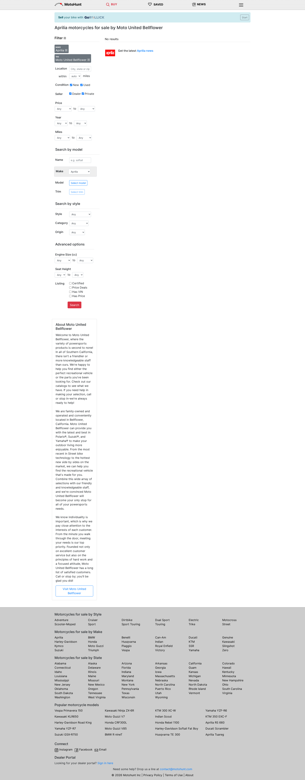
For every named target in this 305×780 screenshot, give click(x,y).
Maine (92, 676)
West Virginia (97, 697)
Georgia (160, 667)
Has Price (78, 296)
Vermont (194, 693)
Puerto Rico (163, 689)
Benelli (126, 637)
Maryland (128, 676)
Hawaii (226, 667)
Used (86, 85)
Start (244, 17)
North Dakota (198, 684)
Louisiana (61, 676)
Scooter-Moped (65, 624)
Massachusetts (165, 676)
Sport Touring (131, 624)
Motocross (229, 620)
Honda (92, 641)
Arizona (127, 663)
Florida (126, 667)
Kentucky (228, 672)
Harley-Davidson (66, 641)
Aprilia (59, 637)
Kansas (193, 672)
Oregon (93, 689)
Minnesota (229, 676)
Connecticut (63, 667)
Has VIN (77, 291)
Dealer (76, 93)
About (189, 775)
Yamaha (194, 650)
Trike (192, 624)
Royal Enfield (164, 646)
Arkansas (161, 663)
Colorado (228, 663)
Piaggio (127, 646)
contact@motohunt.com (176, 769)
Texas (125, 693)
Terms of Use (174, 775)
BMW (91, 637)
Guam (192, 667)
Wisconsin (128, 697)
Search (74, 305)
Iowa (158, 672)
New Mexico (96, 684)
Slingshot (228, 646)
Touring (160, 624)
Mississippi (62, 680)
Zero (225, 650)
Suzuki (59, 650)
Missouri (93, 680)
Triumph (93, 650)
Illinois (92, 672)
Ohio (225, 684)
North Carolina (165, 684)
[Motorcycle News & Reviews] (194, 4)
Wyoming (161, 697)
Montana (127, 680)
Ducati (193, 637)
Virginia (227, 693)
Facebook (85, 749)
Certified (78, 283)
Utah (158, 693)
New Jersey (62, 684)
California (195, 663)
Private (89, 93)
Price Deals (79, 287)
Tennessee (95, 693)
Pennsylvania (130, 689)
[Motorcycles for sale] (108, 4)
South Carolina (232, 689)
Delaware (94, 667)
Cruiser (93, 620)
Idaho (58, 672)
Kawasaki (228, 641)
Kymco (59, 646)
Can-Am (160, 637)
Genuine (227, 637)
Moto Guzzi (96, 646)
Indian (159, 641)
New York (128, 684)
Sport (92, 624)
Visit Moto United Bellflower (74, 591)
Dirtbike (127, 620)
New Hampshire (232, 680)
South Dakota (64, 693)
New (76, 85)
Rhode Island (197, 689)
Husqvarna (129, 641)
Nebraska (161, 680)
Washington (62, 697)
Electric (194, 620)
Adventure (61, 620)
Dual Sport (162, 620)
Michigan (195, 676)
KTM (192, 641)
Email (102, 749)
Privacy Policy (152, 775)
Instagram (66, 749)
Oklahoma (61, 689)
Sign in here (105, 763)
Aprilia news (145, 50)
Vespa (126, 650)
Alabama (60, 663)
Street (226, 624)
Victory (160, 650)
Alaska (92, 663)
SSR (191, 646)
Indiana (126, 672)
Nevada (194, 680)
